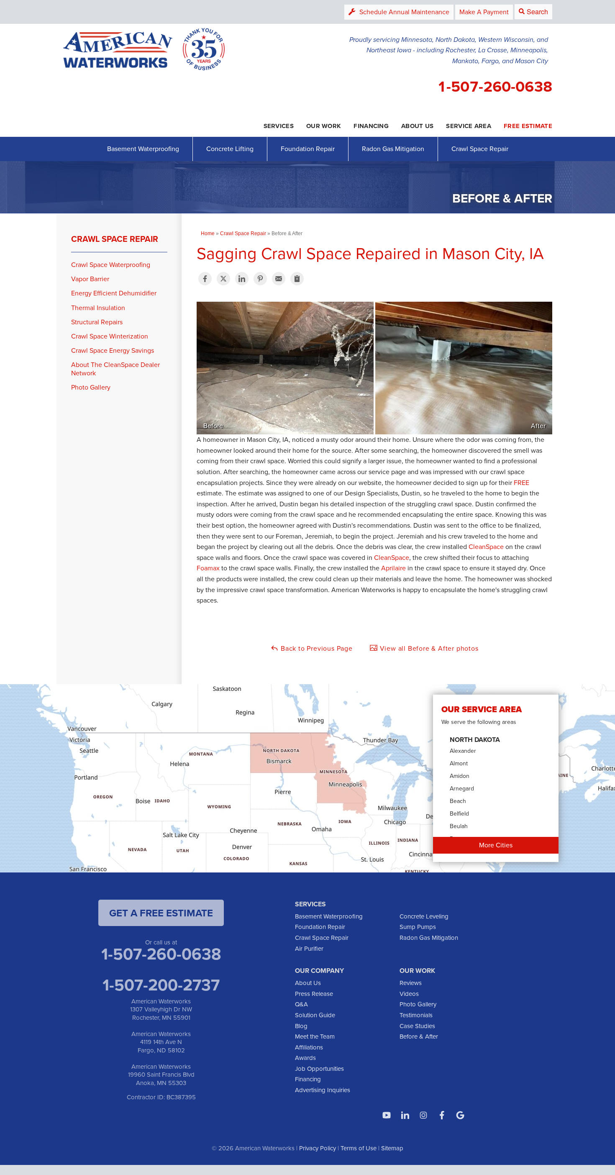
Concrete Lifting (230, 149)
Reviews (411, 983)
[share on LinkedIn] (242, 278)
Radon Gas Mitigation (393, 149)
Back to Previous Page (316, 648)
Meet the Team (315, 1036)
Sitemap (392, 1148)
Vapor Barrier (90, 279)
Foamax (208, 568)
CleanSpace (486, 547)
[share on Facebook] (205, 278)
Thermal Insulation (98, 308)
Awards (305, 1057)
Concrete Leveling (424, 916)
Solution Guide (315, 1015)
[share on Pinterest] (260, 278)
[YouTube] (387, 1115)
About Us (308, 983)
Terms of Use (359, 1148)
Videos (409, 993)
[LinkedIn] (405, 1115)
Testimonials (416, 1015)
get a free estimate (161, 913)
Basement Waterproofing (143, 149)
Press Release (314, 993)
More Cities (495, 845)
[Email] (278, 278)
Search (537, 11)
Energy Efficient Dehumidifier (113, 293)
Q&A (301, 1004)
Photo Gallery (90, 387)
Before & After (419, 1036)
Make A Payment (484, 12)
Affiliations (309, 1047)
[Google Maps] (460, 1115)
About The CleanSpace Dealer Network (115, 369)
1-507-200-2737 (161, 984)
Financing (308, 1079)
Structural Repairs (97, 322)
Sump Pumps (418, 926)
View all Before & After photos (428, 648)
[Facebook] (442, 1115)
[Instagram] (423, 1115)
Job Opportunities (319, 1068)
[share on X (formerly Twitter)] (223, 278)
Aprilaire (393, 568)
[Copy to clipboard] (297, 278)
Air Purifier (309, 948)
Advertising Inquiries (322, 1090)
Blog (301, 1026)
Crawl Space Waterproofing (110, 265)
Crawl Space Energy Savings (112, 350)
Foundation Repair (308, 149)
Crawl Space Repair (479, 149)
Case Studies (417, 1026)
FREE (521, 482)
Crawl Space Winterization (109, 336)
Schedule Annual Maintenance (404, 12)
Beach (458, 801)
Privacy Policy (317, 1148)
